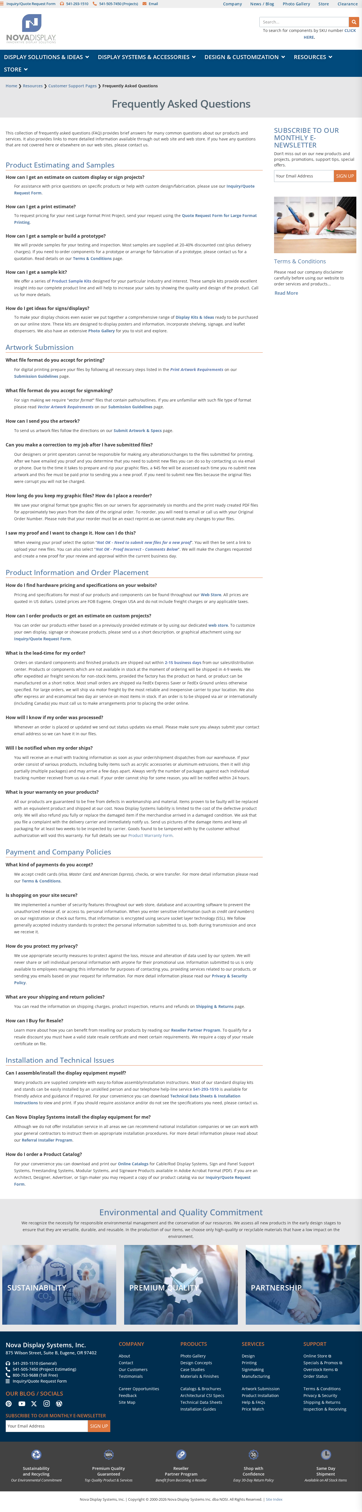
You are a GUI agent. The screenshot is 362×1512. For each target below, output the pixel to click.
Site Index (274, 1499)
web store (218, 625)
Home (11, 85)
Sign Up (345, 176)
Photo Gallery (101, 330)
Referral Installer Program (47, 1140)
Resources (33, 85)
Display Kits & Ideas (195, 317)
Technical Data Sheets (191, 1096)
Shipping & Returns (215, 1006)
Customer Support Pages (72, 85)
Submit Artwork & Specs (138, 430)
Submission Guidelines (36, 376)
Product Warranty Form (150, 835)
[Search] (354, 22)
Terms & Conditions (92, 258)
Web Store (211, 594)
